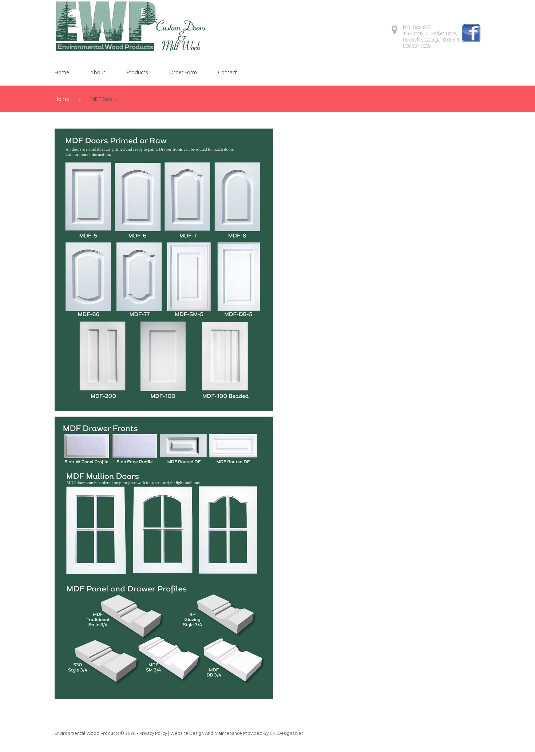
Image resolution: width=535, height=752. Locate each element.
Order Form (183, 72)
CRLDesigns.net (286, 733)
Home (62, 72)
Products (137, 72)
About (98, 72)
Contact (227, 72)
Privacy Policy (153, 733)
